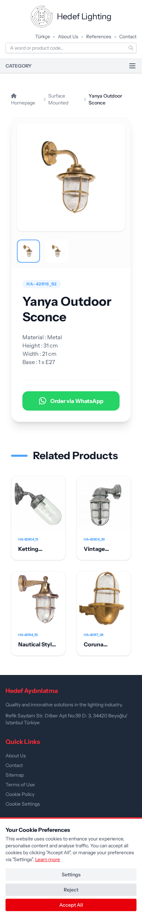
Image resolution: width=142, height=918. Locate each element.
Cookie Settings (23, 804)
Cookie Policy (20, 794)
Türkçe (42, 36)
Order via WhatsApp (76, 400)
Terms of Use (20, 784)
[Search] (131, 48)
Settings (71, 874)
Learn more (47, 859)
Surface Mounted (58, 99)
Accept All (71, 905)
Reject (71, 890)
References (98, 36)
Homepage (23, 103)
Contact (127, 36)
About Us (68, 36)
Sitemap (15, 775)
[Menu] (132, 66)
